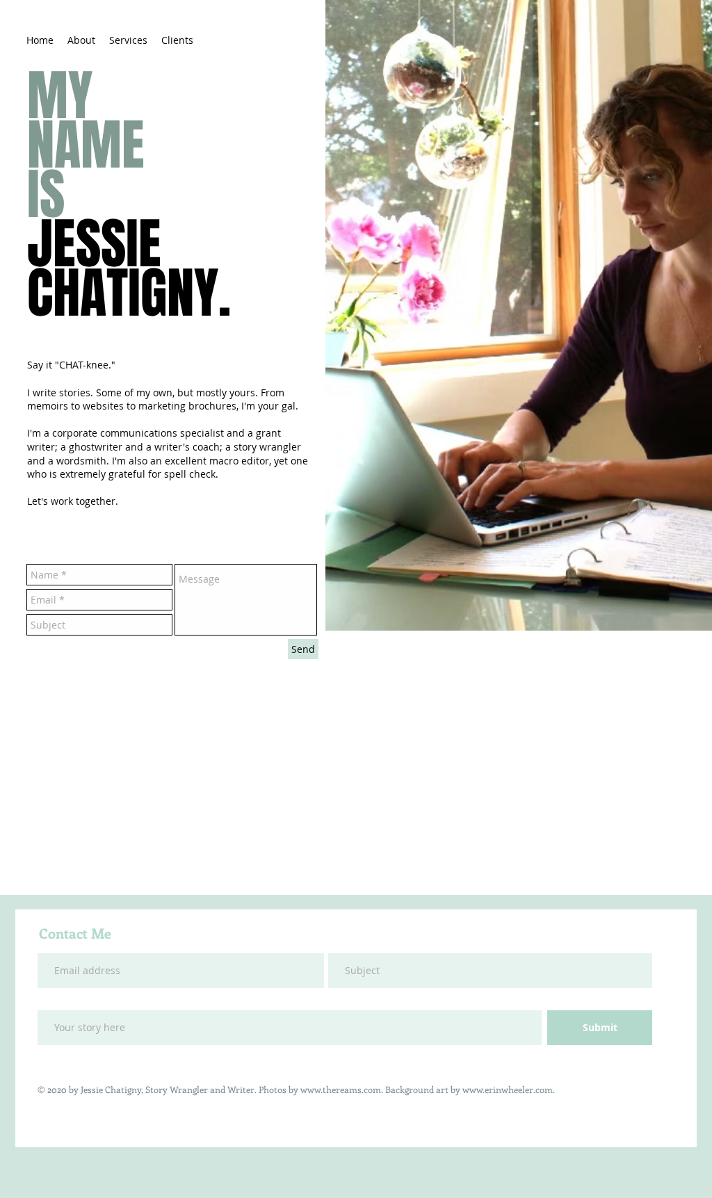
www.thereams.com (340, 1089)
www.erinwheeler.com (507, 1089)
